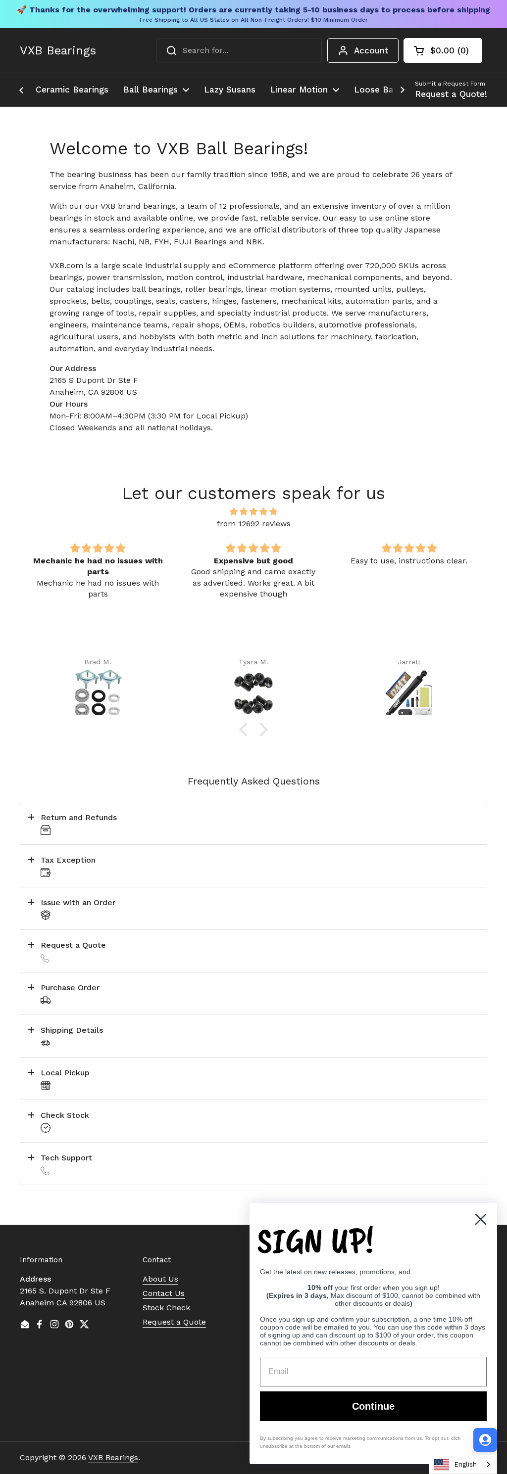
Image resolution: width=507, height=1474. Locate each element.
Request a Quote (174, 1322)
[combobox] (239, 50)
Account (371, 50)
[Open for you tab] (485, 1440)
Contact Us (164, 1293)
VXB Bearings (58, 50)
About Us (160, 1279)
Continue (373, 1406)
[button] (443, 50)
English (465, 1464)
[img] (253, 512)
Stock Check (166, 1307)
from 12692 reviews (254, 523)
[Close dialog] (480, 1219)
